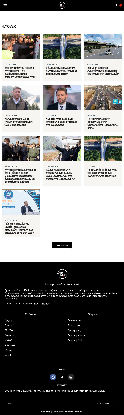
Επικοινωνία (74, 320)
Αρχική (8, 320)
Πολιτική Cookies (77, 340)
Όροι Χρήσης (74, 330)
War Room (10, 355)
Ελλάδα (9, 330)
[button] (116, 5)
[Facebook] (53, 377)
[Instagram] (71, 377)
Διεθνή (8, 340)
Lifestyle (9, 350)
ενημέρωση (11, 298)
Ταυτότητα (74, 325)
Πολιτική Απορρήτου (78, 335)
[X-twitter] (62, 377)
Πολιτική (9, 325)
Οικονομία (10, 335)
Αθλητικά (10, 345)
